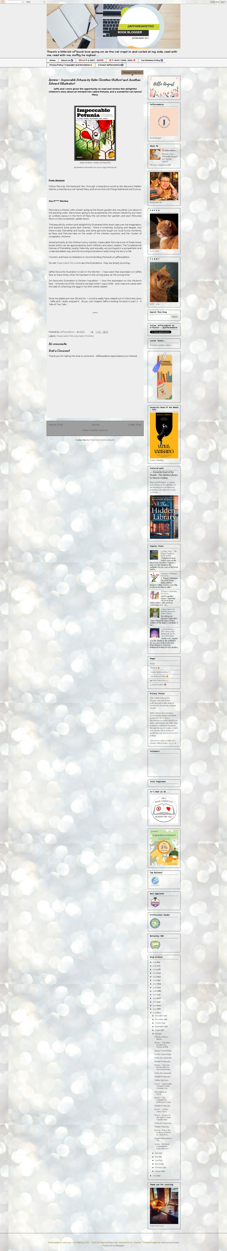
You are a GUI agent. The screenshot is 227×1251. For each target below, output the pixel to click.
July (157, 1033)
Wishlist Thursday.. (162, 1126)
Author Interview (161, 1080)
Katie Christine (86, 336)
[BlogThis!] (99, 332)
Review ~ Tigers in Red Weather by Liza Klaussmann (162, 1067)
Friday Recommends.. (163, 1058)
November (159, 1019)
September (160, 1026)
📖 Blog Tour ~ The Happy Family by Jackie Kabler (169, 553)
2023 (155, 973)
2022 (155, 976)
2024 (155, 969)
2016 (155, 998)
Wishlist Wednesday (162, 1105)
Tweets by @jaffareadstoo (160, 345)
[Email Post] (92, 332)
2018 (155, 991)
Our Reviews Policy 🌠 (152, 60)
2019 (155, 987)
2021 (155, 980)
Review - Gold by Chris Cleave (161, 1110)
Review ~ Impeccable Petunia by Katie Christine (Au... (163, 1086)
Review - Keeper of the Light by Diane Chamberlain (162, 1117)
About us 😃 (155, 668)
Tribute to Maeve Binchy (161, 1038)
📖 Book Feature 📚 (158, 684)
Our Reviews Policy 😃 (159, 676)
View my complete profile (160, 165)
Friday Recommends (162, 1073)
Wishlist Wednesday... (162, 1061)
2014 (155, 1005)
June (157, 1153)
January (158, 1171)
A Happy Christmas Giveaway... (169, 574)
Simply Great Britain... (163, 1050)
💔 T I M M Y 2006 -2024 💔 (122, 60)
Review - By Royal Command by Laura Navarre (161, 1146)
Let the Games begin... (163, 1054)
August (158, 1030)
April (157, 1160)
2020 (155, 983)
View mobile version (95, 430)
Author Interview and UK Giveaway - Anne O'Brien (168, 611)
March (158, 1164)
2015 (155, 1002)
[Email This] (97, 332)
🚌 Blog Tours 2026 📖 (159, 680)
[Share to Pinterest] (107, 332)
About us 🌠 (67, 60)
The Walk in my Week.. (160, 1093)
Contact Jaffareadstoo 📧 (160, 672)
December (159, 1015)
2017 (155, 994)
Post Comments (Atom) (102, 440)
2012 (155, 1012)
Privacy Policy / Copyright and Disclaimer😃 (71, 65)
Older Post (134, 424)
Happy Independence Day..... (163, 1139)
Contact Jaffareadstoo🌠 (110, 65)
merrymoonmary (170, 1242)
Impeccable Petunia (67, 263)
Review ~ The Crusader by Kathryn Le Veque (162, 1099)
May (157, 1156)
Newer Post (56, 424)
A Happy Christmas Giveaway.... (169, 592)
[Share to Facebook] (104, 332)
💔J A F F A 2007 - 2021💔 (91, 60)
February (159, 1167)
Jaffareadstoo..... (170, 150)
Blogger (120, 1245)
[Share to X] (102, 332)
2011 (155, 1175)
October (158, 1023)
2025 (155, 966)
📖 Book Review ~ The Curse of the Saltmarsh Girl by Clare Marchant (168, 632)
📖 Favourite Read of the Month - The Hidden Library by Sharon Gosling (164, 474)
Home (52, 60)
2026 (155, 962)
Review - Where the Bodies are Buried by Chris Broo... (162, 1132)
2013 (155, 1009)
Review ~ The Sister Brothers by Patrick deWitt (162, 1044)
